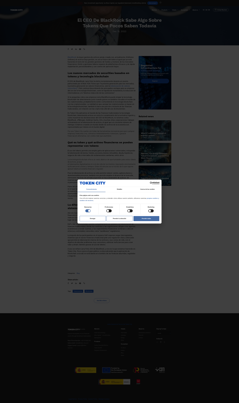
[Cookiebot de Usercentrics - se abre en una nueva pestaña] (151, 183)
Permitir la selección (119, 218)
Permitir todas (146, 218)
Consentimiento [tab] (91, 189)
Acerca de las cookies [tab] (147, 189)
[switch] (109, 210)
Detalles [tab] (119, 189)
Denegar (92, 218)
